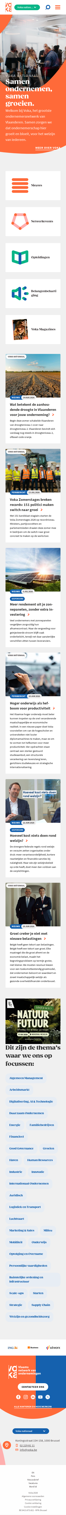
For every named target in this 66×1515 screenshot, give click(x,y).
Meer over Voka (47, 147)
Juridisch (16, 1195)
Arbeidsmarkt (19, 1090)
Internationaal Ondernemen (29, 1183)
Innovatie (38, 1172)
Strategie (15, 1305)
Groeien (48, 1148)
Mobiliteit (15, 1242)
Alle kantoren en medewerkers (33, 1406)
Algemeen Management (26, 1078)
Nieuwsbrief (33, 1479)
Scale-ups (16, 1293)
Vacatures (33, 1483)
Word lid (33, 1486)
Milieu (48, 1230)
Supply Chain (41, 1305)
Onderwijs (39, 1242)
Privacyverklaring (33, 1499)
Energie (14, 1125)
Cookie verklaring (33, 1503)
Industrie (15, 1172)
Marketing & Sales (21, 1230)
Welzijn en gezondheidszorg (29, 1316)
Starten (38, 1293)
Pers (33, 1476)
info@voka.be (28, 1450)
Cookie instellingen (33, 1506)
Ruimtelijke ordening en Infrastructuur (26, 1279)
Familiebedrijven (42, 1125)
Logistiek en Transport (25, 1207)
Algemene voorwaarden (33, 1496)
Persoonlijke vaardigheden (28, 1266)
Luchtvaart (16, 1219)
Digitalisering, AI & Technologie (31, 1101)
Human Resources (40, 1160)
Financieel (16, 1137)
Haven (13, 1160)
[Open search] (48, 7)
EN (33, 1472)
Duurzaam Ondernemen (26, 1113)
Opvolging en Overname (26, 1254)
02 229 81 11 (27, 1445)
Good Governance (21, 1148)
